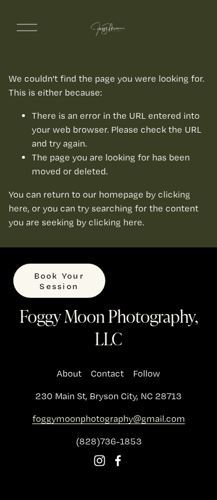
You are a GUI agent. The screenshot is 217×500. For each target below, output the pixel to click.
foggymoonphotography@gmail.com (108, 418)
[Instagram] (99, 460)
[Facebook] (118, 460)
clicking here (115, 222)
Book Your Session (59, 281)
